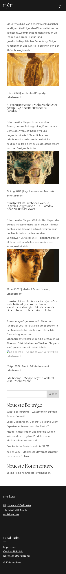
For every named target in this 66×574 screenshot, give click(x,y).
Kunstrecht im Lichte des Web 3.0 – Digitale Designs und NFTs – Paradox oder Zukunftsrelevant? (30, 206)
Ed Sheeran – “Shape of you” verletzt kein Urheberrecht (30, 380)
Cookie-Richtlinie (13, 551)
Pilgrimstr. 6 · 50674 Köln (17, 505)
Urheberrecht (14, 97)
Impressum (9, 547)
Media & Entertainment (36, 289)
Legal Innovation (33, 191)
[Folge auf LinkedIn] (4, 524)
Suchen (53, 394)
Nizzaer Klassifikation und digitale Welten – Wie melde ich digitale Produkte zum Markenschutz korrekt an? (32, 436)
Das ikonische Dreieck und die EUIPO (28, 446)
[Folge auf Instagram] (10, 524)
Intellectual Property (33, 93)
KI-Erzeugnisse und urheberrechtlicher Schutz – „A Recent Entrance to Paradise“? (32, 108)
